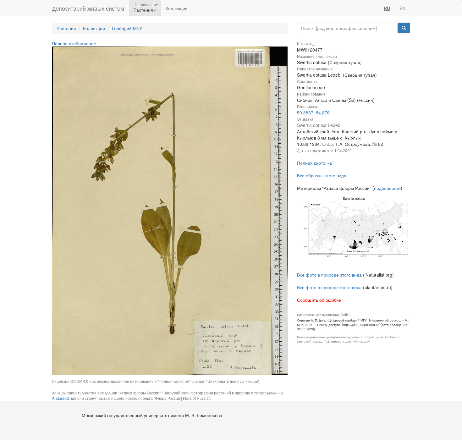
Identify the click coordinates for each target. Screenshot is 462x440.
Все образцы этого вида (321, 175)
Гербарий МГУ (127, 28)
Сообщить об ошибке (319, 300)
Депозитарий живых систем (88, 8)
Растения (66, 28)
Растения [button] (143, 10)
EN (402, 8)
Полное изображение (74, 43)
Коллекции (177, 8)
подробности (387, 188)
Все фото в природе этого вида (329, 275)
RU (387, 8)
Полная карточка (314, 163)
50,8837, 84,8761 (314, 112)
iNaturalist (60, 398)
